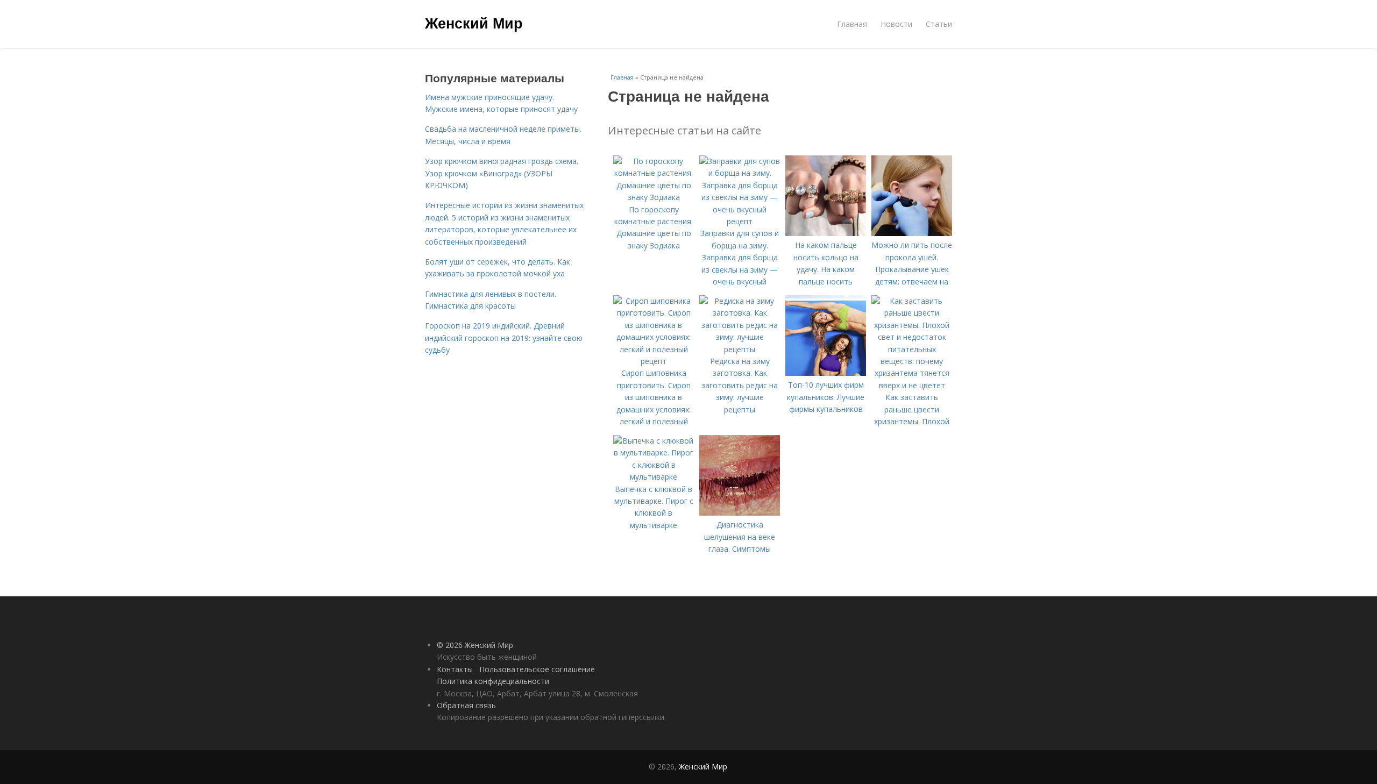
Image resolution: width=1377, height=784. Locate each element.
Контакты (455, 669)
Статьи (939, 24)
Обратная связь (466, 705)
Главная (852, 24)
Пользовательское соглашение (537, 669)
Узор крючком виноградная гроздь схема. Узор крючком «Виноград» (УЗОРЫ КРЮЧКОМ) (501, 173)
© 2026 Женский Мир (475, 645)
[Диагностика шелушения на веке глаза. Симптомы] (739, 513)
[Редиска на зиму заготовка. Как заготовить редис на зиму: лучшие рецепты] (739, 349)
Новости (896, 24)
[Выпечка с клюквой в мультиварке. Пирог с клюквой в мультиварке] (653, 477)
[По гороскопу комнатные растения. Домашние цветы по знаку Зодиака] (653, 197)
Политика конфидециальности (493, 681)
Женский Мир (474, 22)
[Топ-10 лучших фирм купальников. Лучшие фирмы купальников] (825, 373)
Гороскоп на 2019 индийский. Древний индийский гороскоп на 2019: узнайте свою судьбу (504, 337)
